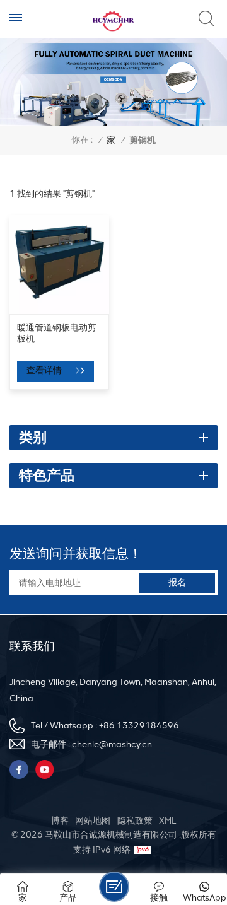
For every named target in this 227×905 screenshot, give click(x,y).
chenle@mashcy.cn (112, 744)
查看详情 (45, 370)
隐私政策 (135, 820)
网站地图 (92, 820)
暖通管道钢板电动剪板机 (56, 333)
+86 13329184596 (139, 725)
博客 (60, 820)
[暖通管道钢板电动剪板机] (59, 265)
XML (167, 820)
